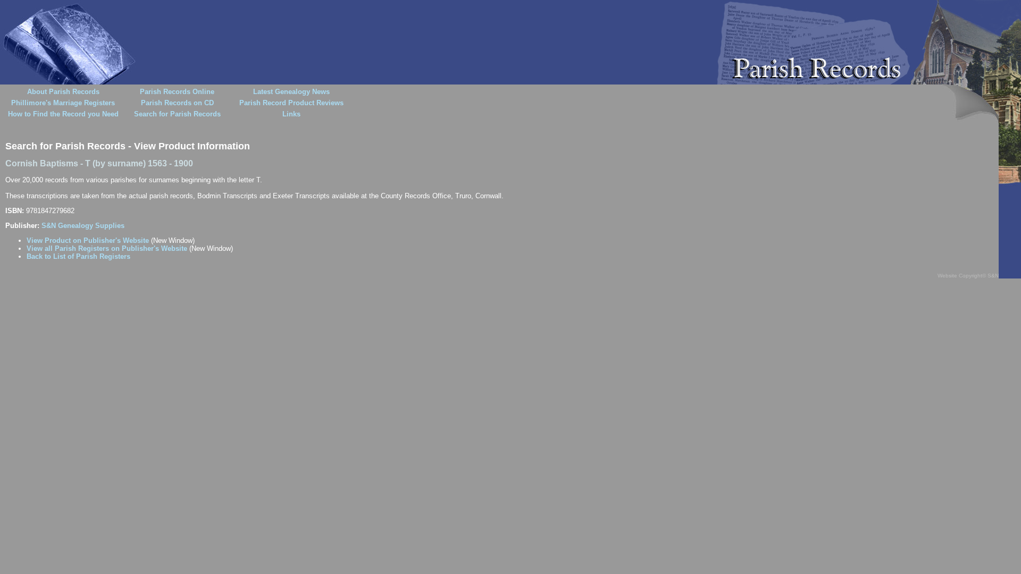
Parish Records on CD (177, 103)
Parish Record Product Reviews (291, 103)
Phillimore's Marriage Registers (63, 103)
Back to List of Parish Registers (78, 256)
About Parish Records (63, 92)
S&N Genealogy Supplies (82, 226)
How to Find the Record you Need (63, 114)
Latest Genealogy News (291, 92)
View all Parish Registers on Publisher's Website (107, 248)
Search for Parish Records (177, 114)
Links (291, 114)
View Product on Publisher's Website (88, 240)
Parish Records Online (177, 92)
